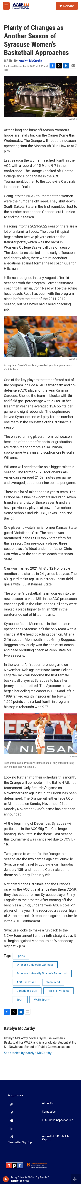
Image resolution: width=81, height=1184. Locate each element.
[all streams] (76, 1179)
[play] (6, 1179)
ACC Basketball (26, 982)
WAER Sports (42, 999)
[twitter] (12, 1136)
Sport (20, 999)
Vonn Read (53, 982)
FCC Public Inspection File (57, 1120)
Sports (21, 955)
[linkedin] (12, 1129)
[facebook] (12, 1113)
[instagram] (12, 1105)
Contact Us (49, 1111)
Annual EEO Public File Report (55, 1138)
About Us (47, 1103)
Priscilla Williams (58, 990)
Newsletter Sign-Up (20, 1142)
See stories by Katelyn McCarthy (28, 1053)
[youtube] (12, 1121)
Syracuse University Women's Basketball (42, 973)
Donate (68, 6)
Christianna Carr (27, 990)
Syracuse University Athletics (35, 964)
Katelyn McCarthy (30, 61)
